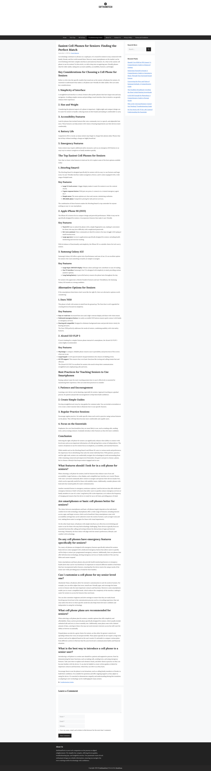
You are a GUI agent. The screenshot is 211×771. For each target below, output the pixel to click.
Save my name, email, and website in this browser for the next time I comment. (85, 730)
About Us (108, 37)
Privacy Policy (128, 37)
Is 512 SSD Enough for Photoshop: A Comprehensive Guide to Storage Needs (139, 98)
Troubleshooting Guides (95, 37)
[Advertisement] (105, 23)
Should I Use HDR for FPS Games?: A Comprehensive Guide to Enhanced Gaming (139, 64)
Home (64, 37)
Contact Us (117, 37)
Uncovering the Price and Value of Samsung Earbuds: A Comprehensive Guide (139, 84)
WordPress (119, 768)
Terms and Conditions (141, 37)
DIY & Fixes (82, 37)
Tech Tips (72, 37)
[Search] (148, 49)
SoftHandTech (103, 768)
